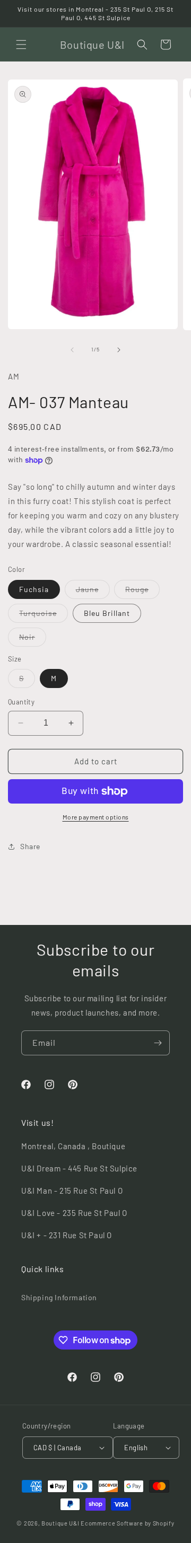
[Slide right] (119, 349)
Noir (32, 639)
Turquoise (43, 615)
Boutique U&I (60, 1523)
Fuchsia (34, 589)
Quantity (21, 702)
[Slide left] (72, 349)
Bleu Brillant (107, 613)
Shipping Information (59, 1297)
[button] (21, 44)
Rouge (142, 591)
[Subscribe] (157, 1042)
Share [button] (30, 846)
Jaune (93, 591)
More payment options (96, 817)
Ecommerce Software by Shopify (127, 1523)
